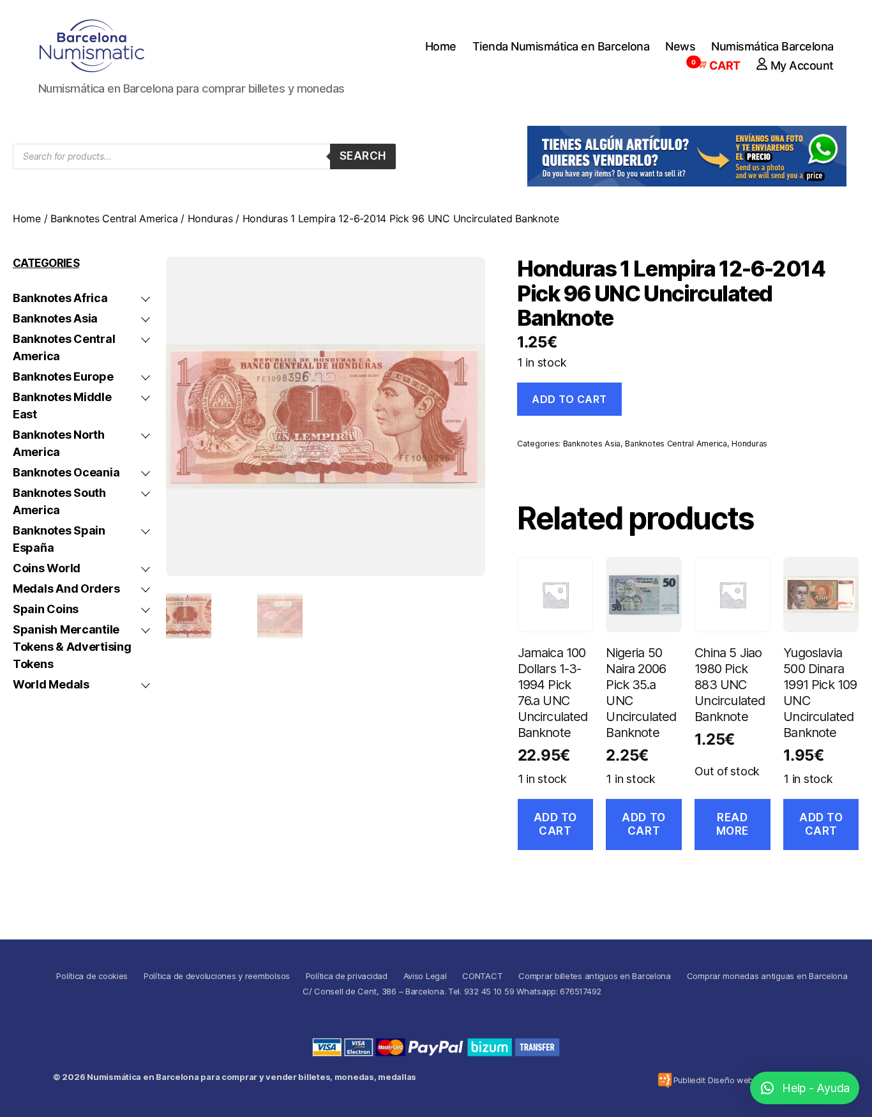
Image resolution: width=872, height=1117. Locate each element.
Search (363, 155)
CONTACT (482, 976)
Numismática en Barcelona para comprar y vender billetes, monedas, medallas (251, 1077)
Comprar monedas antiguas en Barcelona (767, 976)
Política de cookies (92, 976)
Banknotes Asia (591, 443)
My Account (802, 65)
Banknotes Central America (113, 218)
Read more (732, 824)
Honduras (210, 218)
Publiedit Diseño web (713, 1080)
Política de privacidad (346, 976)
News (680, 46)
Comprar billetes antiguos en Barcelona (594, 976)
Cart (718, 65)
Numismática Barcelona (772, 46)
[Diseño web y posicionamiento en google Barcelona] (664, 1080)
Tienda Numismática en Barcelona (561, 46)
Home (440, 46)
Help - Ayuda (816, 1088)
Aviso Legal (425, 976)
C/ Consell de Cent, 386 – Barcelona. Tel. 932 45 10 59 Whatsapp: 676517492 (452, 991)
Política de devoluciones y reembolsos (217, 976)
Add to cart (569, 399)
